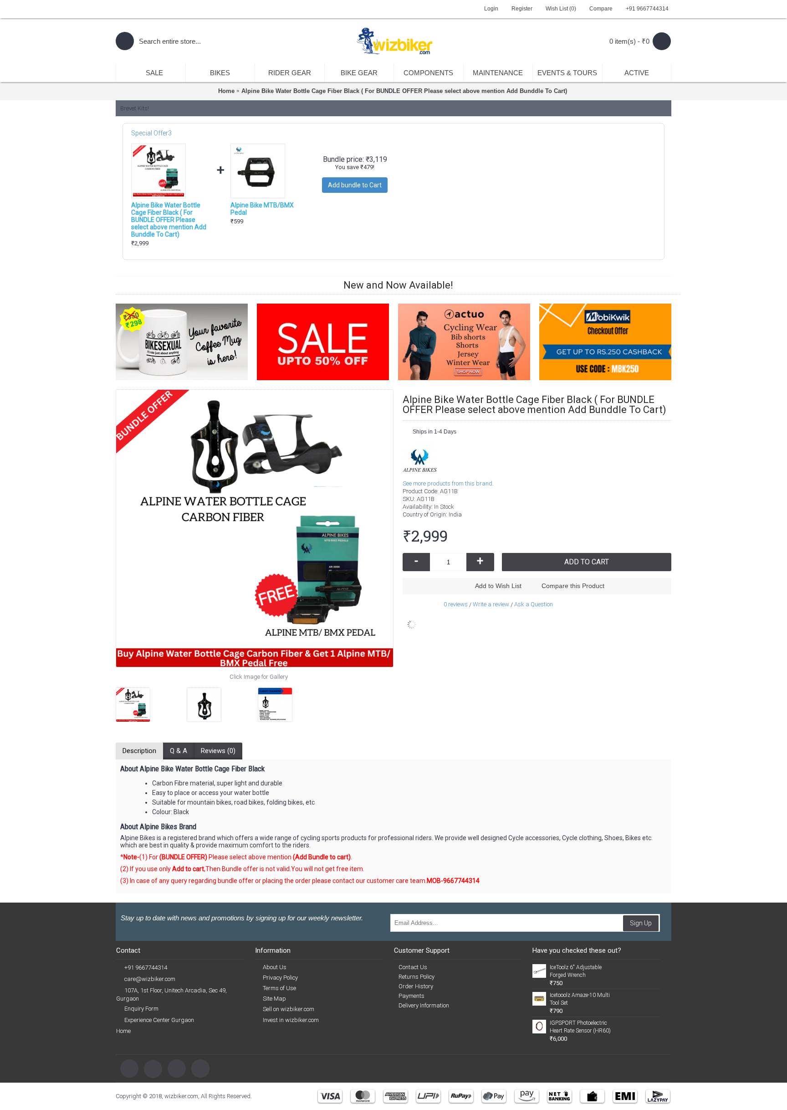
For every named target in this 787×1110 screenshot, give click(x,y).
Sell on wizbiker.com (288, 1009)
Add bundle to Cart (355, 185)
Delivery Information (424, 1005)
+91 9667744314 (145, 967)
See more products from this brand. (448, 483)
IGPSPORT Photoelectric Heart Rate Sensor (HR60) (580, 1027)
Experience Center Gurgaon (159, 1020)
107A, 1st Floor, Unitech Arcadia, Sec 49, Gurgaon (171, 994)
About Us (274, 967)
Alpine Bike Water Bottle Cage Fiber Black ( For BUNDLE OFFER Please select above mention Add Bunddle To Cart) (168, 219)
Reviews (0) (218, 751)
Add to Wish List (498, 585)
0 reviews (456, 604)
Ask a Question (533, 604)
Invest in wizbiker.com (291, 1020)
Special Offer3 (151, 133)
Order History (416, 986)
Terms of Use (279, 988)
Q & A (178, 751)
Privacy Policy (280, 977)
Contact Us (413, 967)
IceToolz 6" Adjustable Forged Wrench (576, 971)
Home (123, 1030)
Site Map (274, 998)
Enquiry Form (141, 1008)
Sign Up (641, 923)
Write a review (491, 604)
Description (139, 751)
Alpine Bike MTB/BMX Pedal (262, 208)
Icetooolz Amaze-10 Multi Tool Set (580, 999)
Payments (411, 995)
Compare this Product (573, 585)
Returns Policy (416, 976)
